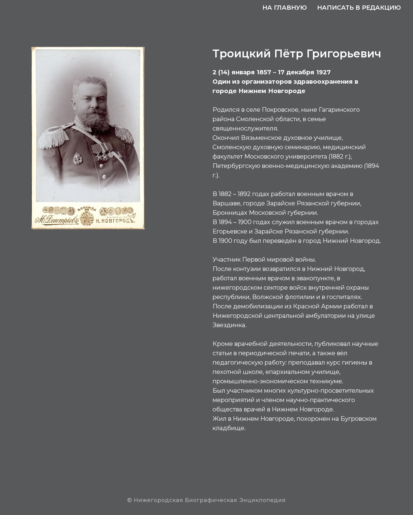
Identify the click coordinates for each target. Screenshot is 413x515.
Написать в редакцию (359, 7)
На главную (284, 7)
